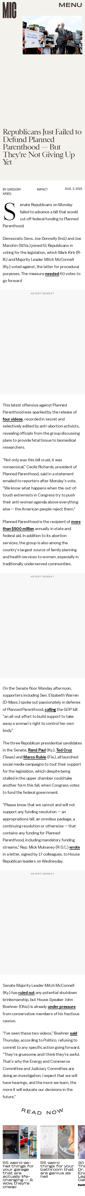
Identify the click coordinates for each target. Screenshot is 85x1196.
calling (50, 709)
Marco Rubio (34, 757)
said (73, 1033)
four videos (13, 419)
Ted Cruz (64, 750)
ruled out (26, 993)
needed (52, 274)
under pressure (62, 1007)
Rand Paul (37, 750)
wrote (74, 847)
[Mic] (9, 10)
